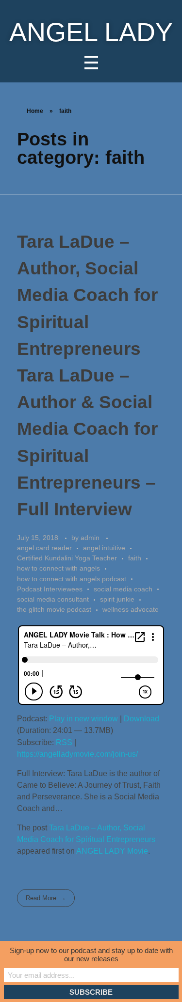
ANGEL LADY (91, 32)
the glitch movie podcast (54, 609)
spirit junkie (117, 599)
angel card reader (44, 548)
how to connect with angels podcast (71, 579)
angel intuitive (104, 548)
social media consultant (53, 599)
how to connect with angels (58, 568)
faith (134, 558)
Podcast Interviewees (50, 589)
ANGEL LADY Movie (112, 851)
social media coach (123, 589)
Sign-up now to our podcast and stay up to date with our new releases (91, 954)
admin (91, 537)
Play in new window (83, 719)
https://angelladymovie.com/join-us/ (77, 754)
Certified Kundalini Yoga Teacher (67, 558)
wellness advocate (130, 609)
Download (141, 719)
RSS (64, 742)
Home (35, 111)
